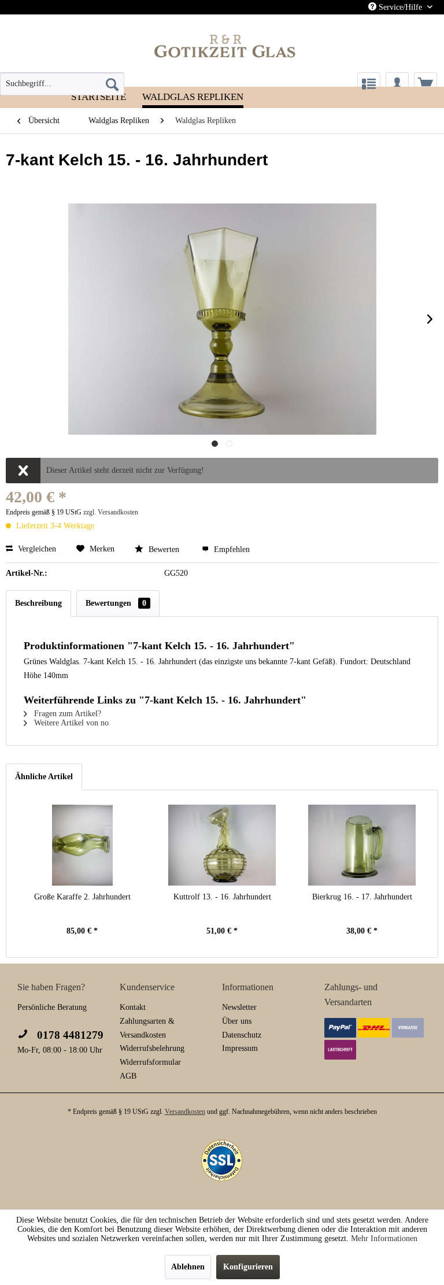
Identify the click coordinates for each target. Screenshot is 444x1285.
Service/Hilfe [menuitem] (400, 7)
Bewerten (164, 549)
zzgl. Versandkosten (110, 512)
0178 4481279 (68, 1035)
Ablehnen (188, 1266)
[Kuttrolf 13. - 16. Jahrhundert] (222, 845)
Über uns (236, 1021)
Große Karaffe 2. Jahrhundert (82, 897)
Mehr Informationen (384, 1238)
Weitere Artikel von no (70, 723)
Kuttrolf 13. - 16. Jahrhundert (222, 897)
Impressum (240, 1048)
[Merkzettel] (368, 83)
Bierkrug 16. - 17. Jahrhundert (362, 897)
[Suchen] (112, 83)
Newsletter (239, 1007)
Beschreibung (38, 603)
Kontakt (133, 1007)
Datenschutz (241, 1035)
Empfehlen (231, 549)
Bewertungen (116, 603)
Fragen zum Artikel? (66, 713)
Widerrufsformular (150, 1062)
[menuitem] (62, 83)
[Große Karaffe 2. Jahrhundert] (82, 845)
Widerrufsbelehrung (152, 1048)
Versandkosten (185, 1112)
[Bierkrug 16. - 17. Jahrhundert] (362, 845)
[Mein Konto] (397, 83)
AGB (128, 1076)
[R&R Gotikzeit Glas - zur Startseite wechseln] (225, 46)
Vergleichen (36, 549)
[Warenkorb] (425, 83)
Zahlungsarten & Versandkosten (147, 1028)
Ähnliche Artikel (44, 776)
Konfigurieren (248, 1266)
